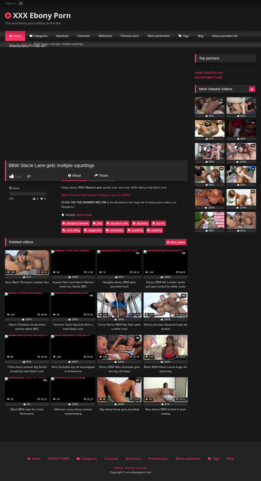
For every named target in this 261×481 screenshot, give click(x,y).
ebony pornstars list (225, 35)
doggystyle (94, 230)
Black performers (159, 35)
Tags (186, 35)
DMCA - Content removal (130, 467)
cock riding (73, 230)
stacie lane (84, 215)
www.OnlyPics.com (209, 72)
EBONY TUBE (58, 458)
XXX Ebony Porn (41, 15)
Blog (200, 35)
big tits (160, 223)
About (76, 175)
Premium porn (130, 35)
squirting (156, 230)
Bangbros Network (77, 223)
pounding (137, 230)
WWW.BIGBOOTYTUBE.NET (28, 46)
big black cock (119, 223)
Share (103, 175)
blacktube (62, 35)
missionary (116, 230)
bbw (99, 223)
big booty (142, 223)
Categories (40, 35)
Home (17, 35)
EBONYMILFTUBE (209, 77)
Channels (83, 35)
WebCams (105, 35)
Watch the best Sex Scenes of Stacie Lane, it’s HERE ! (96, 195)
